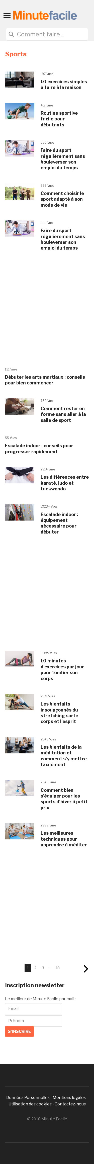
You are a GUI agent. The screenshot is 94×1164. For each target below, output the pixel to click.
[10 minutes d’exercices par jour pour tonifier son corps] (19, 658)
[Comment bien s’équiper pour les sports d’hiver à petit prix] (19, 788)
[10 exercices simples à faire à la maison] (19, 79)
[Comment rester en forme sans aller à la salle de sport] (19, 406)
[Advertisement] (47, 310)
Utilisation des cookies (30, 1104)
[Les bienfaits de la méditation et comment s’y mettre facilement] (19, 744)
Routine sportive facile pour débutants (59, 118)
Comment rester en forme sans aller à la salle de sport (63, 414)
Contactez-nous (70, 1104)
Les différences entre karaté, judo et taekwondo (65, 482)
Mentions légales (69, 1097)
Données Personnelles (28, 1097)
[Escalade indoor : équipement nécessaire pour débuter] (19, 512)
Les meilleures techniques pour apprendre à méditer (64, 838)
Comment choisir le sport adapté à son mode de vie (62, 199)
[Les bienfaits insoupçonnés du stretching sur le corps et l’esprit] (19, 701)
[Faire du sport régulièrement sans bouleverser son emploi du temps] (19, 148)
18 (58, 968)
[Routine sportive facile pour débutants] (19, 110)
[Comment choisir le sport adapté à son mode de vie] (19, 191)
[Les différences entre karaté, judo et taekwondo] (19, 474)
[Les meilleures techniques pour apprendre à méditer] (19, 830)
